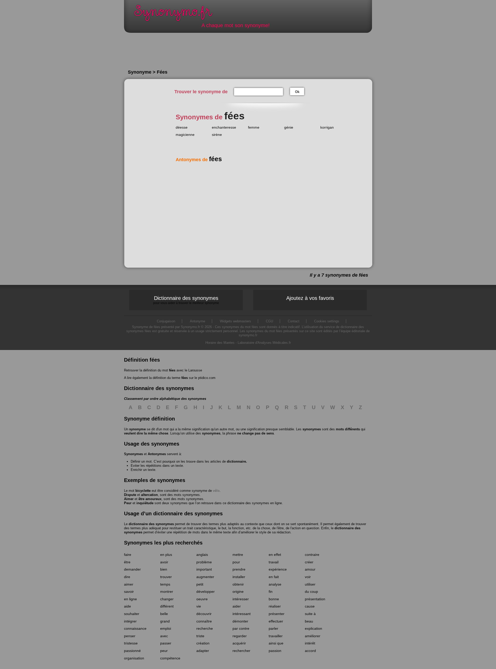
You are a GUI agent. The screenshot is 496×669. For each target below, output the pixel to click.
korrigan (327, 127)
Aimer (129, 499)
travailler (276, 636)
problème (204, 562)
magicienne (185, 135)
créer (309, 562)
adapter (202, 651)
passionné (132, 651)
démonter (240, 621)
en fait (274, 577)
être (127, 562)
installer (239, 577)
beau (309, 621)
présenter (276, 614)
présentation (315, 599)
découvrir (204, 614)
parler (273, 628)
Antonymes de (199, 159)
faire (127, 555)
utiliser (310, 584)
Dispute (130, 495)
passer (165, 643)
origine (238, 591)
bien (163, 569)
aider (237, 606)
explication (313, 628)
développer (205, 591)
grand (165, 621)
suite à (310, 614)
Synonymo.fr (177, 14)
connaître (204, 621)
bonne (274, 599)
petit (199, 584)
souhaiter (131, 614)
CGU (269, 321)
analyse (275, 584)
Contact (293, 321)
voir (308, 577)
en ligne (130, 599)
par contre (241, 628)
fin (271, 591)
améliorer (312, 636)
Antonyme (197, 321)
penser (129, 636)
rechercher (241, 651)
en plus (166, 555)
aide (127, 606)
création (203, 643)
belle (164, 614)
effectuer (276, 621)
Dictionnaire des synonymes (186, 300)
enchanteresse (224, 127)
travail (273, 562)
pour (236, 562)
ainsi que (276, 643)
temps (165, 584)
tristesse (131, 643)
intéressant (242, 614)
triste (200, 636)
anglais (202, 555)
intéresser (241, 599)
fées (172, 370)
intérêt (310, 643)
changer (167, 599)
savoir (129, 591)
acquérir (239, 643)
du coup (311, 591)
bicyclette (143, 491)
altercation (149, 495)
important (204, 569)
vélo (216, 491)
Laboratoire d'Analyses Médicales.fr (264, 343)
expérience (278, 569)
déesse (182, 127)
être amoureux (149, 499)
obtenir (238, 584)
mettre (238, 555)
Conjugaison (166, 321)
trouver (166, 577)
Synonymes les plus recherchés (163, 543)
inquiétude (144, 503)
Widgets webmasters (235, 321)
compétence (170, 658)
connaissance (135, 628)
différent (167, 606)
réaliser (275, 606)
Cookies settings (326, 321)
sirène (217, 135)
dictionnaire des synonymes (151, 524)
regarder (240, 636)
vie (198, 606)
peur (164, 651)
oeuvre (202, 599)
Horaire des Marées (220, 343)
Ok (297, 92)
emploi (165, 628)
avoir (164, 562)
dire (127, 577)
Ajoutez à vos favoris (310, 298)
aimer (128, 584)
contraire (312, 555)
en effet (275, 555)
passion (275, 651)
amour (310, 569)
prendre (239, 569)
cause (310, 606)
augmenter (205, 577)
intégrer (130, 621)
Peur (127, 503)
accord (310, 651)
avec (164, 636)
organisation (134, 658)
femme (253, 127)
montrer (166, 591)
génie (288, 127)
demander (132, 569)
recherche (204, 628)
